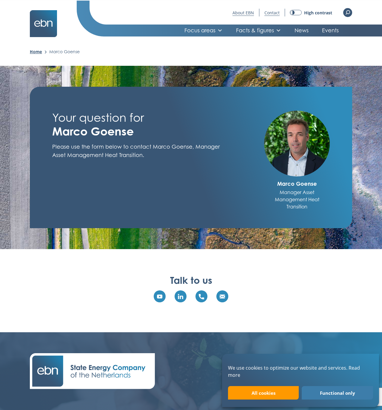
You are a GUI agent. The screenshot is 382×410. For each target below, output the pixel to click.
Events (330, 30)
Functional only (337, 393)
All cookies (263, 393)
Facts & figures (255, 30)
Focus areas (199, 30)
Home (36, 51)
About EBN (243, 13)
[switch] (311, 13)
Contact (272, 13)
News (302, 30)
